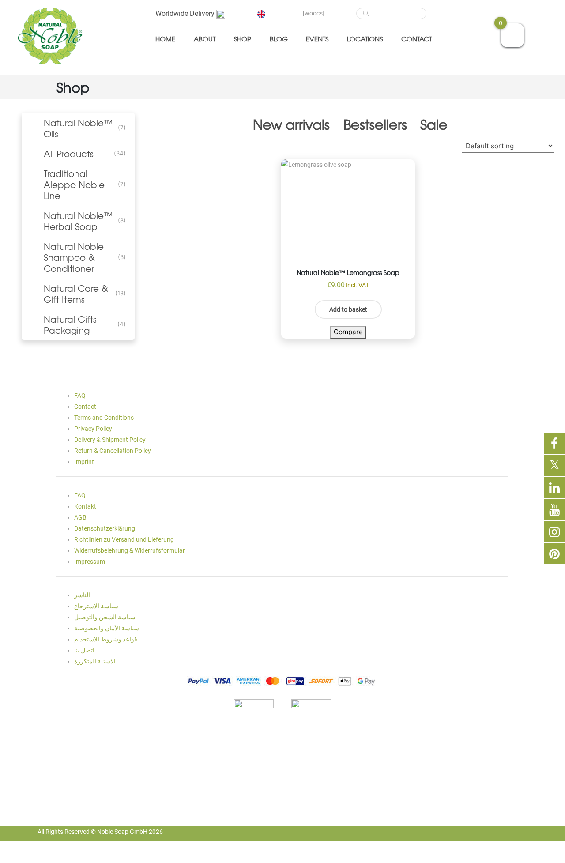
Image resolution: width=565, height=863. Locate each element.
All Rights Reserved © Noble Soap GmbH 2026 (100, 831)
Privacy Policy (93, 428)
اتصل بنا (84, 650)
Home (165, 38)
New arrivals (291, 124)
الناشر (82, 595)
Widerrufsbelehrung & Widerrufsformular (129, 550)
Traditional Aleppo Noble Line (74, 184)
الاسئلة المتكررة (95, 661)
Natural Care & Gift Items (76, 294)
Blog (279, 38)
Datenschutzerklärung (104, 528)
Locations (365, 38)
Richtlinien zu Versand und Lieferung (124, 539)
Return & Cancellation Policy (112, 450)
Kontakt (85, 506)
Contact (416, 38)
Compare (348, 332)
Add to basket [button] (348, 309)
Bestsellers (375, 124)
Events (317, 38)
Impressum (89, 561)
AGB (80, 517)
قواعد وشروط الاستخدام (105, 639)
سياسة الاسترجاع (96, 606)
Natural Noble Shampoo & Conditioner (74, 257)
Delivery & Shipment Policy (110, 439)
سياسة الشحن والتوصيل (105, 617)
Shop (242, 38)
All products (69, 153)
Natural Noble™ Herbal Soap (78, 221)
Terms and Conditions (104, 417)
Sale (434, 124)
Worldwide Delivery (185, 13)
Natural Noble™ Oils (78, 128)
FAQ (80, 395)
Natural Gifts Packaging (70, 324)
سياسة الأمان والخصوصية (106, 628)
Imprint (84, 461)
